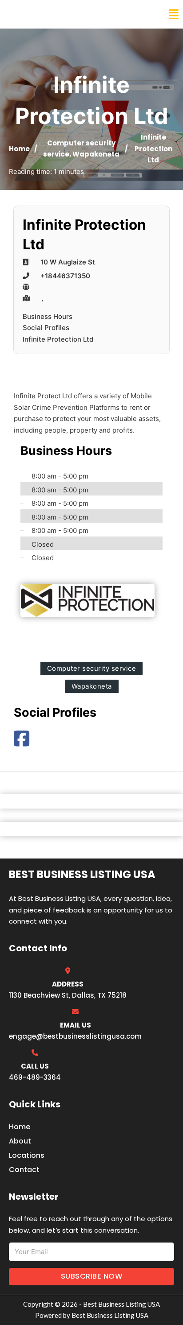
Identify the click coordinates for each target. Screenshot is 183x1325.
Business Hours (47, 316)
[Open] (174, 14)
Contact (24, 1169)
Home (19, 148)
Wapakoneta (95, 154)
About (20, 1141)
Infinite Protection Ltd (58, 339)
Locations (26, 1155)
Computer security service (91, 668)
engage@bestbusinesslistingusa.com (75, 1036)
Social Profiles (46, 327)
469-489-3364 (35, 1077)
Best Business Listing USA (66, 14)
